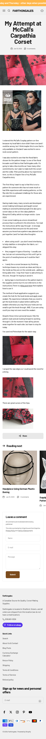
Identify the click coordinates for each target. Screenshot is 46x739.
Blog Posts (7, 648)
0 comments (31, 48)
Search (5, 638)
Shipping (6, 665)
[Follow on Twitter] (11, 712)
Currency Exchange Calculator (10, 654)
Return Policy (8, 660)
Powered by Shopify (24, 732)
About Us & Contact (10, 643)
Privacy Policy (10, 530)
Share (24, 436)
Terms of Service (23, 530)
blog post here (26, 286)
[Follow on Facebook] (4, 712)
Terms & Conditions (10, 670)
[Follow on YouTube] (30, 712)
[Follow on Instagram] (17, 712)
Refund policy (8, 680)
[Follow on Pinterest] (24, 712)
